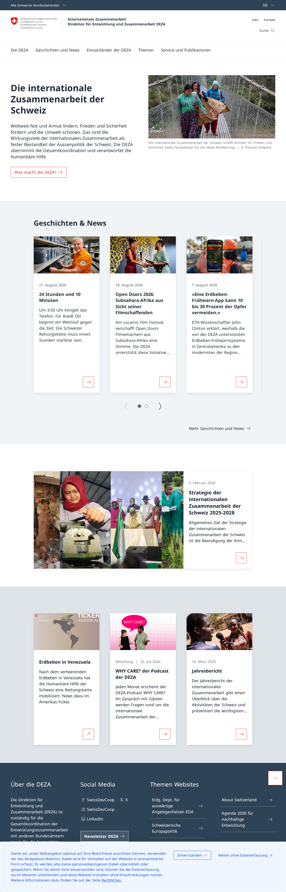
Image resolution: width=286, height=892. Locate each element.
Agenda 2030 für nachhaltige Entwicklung (237, 819)
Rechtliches (111, 880)
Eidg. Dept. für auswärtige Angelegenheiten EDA (172, 805)
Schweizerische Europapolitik (166, 828)
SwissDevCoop (100, 799)
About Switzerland (239, 799)
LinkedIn (95, 819)
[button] (19, 50)
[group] (66, 314)
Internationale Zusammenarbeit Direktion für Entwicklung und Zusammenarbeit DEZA (116, 22)
